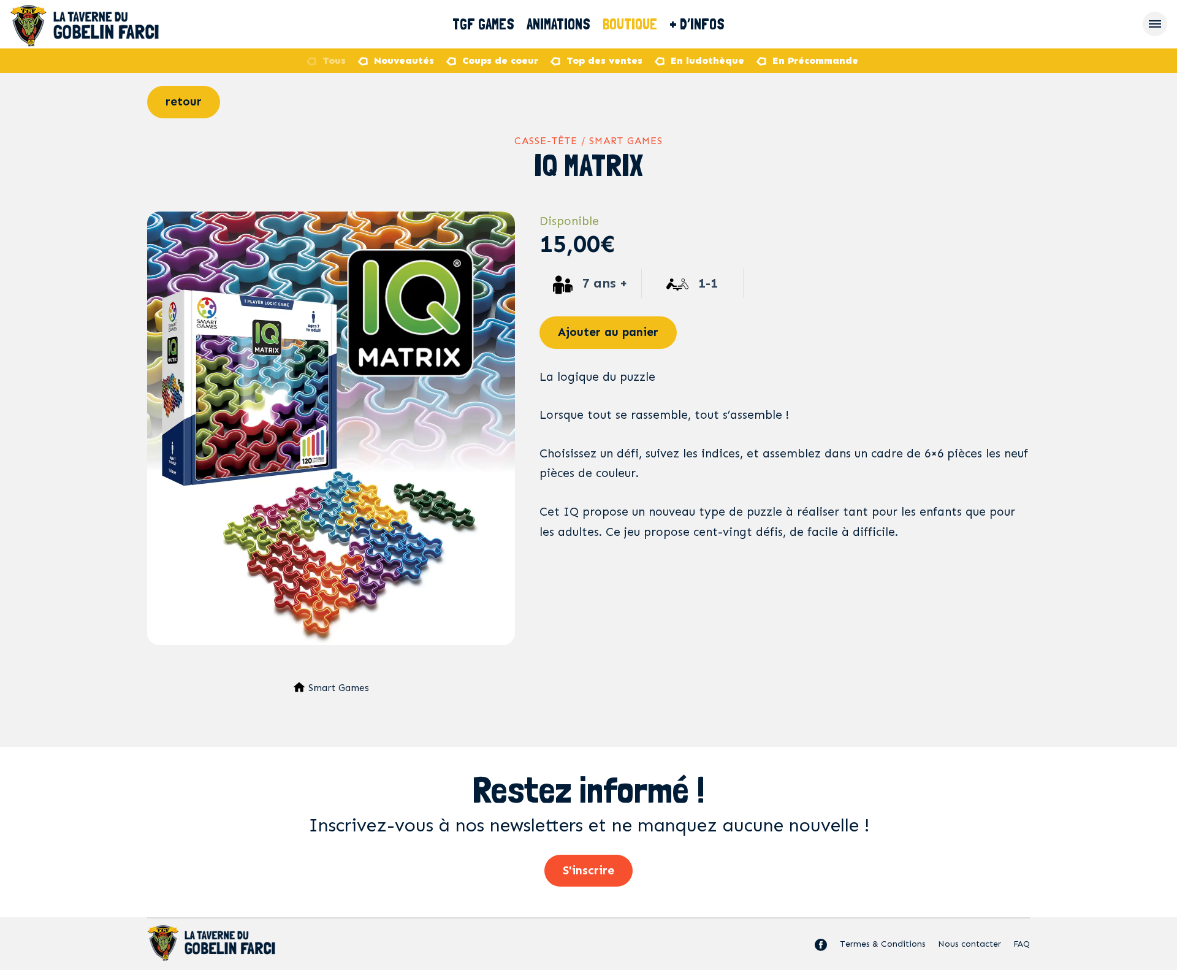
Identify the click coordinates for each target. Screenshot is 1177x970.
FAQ (1021, 944)
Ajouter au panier (608, 332)
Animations (558, 24)
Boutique (630, 24)
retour (184, 101)
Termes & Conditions (883, 944)
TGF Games (483, 24)
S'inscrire (588, 870)
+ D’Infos (697, 24)
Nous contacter (969, 944)
